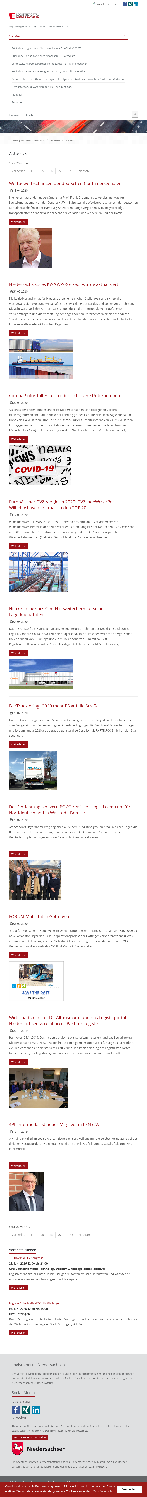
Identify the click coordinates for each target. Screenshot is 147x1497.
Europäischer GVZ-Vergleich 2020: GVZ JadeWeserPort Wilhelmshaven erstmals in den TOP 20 (62, 504)
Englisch (111, 4)
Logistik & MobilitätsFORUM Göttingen (35, 1303)
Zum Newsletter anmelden (30, 1437)
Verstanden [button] (129, 1489)
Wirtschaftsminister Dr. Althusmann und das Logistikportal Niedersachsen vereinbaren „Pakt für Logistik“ (67, 1020)
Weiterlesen (18, 222)
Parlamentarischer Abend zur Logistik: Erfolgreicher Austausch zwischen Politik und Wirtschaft (68, 79)
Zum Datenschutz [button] (104, 1491)
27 (59, 171)
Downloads (14, 115)
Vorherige (18, 171)
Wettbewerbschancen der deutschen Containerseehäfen (65, 183)
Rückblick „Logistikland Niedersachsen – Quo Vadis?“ (43, 56)
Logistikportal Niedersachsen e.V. (49, 26)
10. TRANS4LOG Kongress (26, 1258)
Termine (17, 102)
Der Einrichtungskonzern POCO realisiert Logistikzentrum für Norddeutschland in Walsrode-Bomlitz (70, 810)
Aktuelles (17, 94)
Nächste (84, 171)
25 (42, 171)
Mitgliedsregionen (18, 26)
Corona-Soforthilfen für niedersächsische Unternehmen (64, 395)
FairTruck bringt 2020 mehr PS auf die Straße (54, 706)
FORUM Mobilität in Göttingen (39, 916)
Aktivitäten (14, 35)
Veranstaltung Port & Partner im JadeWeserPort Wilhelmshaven (49, 63)
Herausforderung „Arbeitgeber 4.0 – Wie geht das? (42, 87)
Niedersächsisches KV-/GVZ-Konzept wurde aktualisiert (63, 284)
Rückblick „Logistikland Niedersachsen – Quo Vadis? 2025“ (46, 48)
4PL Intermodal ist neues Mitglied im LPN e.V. (54, 1124)
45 (71, 171)
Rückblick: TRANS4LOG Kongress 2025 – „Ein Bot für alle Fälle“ (49, 71)
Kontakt (29, 115)
